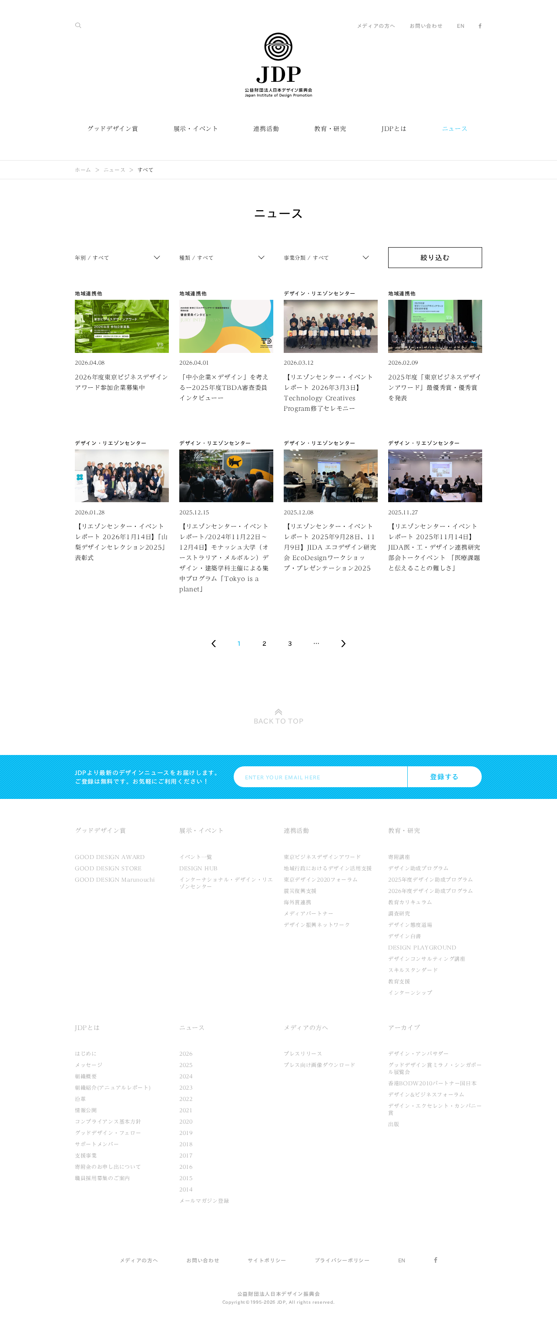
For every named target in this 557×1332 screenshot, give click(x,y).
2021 (186, 1110)
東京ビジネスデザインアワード (322, 856)
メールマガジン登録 (204, 1200)
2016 (186, 1166)
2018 (186, 1144)
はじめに (86, 1053)
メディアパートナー (308, 913)
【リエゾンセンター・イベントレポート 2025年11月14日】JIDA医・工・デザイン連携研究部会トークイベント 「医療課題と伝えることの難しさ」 (434, 547)
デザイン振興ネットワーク (317, 924)
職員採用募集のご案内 (102, 1178)
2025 (186, 1064)
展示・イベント (196, 129)
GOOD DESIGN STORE (108, 868)
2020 (186, 1121)
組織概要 (86, 1076)
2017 (186, 1155)
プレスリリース (303, 1053)
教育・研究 (330, 129)
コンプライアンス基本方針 (108, 1121)
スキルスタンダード (413, 970)
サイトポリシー (267, 1260)
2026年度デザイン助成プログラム (430, 890)
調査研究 (399, 913)
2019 (186, 1132)
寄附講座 (399, 856)
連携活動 (266, 129)
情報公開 (86, 1110)
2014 (186, 1189)
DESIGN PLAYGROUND (422, 947)
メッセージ (89, 1064)
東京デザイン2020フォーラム (321, 879)
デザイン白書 (404, 936)
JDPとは (394, 129)
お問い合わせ (426, 25)
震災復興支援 (300, 890)
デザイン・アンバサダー (418, 1053)
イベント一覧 (195, 856)
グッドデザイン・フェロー (108, 1132)
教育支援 (399, 981)
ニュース (455, 129)
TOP (279, 721)
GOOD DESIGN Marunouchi (114, 879)
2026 (186, 1053)
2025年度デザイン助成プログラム (430, 879)
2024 (186, 1076)
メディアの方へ (376, 25)
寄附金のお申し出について (108, 1166)
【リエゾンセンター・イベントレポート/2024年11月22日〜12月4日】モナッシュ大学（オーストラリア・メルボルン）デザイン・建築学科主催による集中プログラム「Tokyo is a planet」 (224, 557)
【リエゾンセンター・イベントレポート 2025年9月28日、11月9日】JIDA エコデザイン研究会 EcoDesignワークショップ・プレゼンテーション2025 (330, 547)
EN (460, 25)
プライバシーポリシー (342, 1260)
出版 (393, 1124)
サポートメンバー (97, 1144)
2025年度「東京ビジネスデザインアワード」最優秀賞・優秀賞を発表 (435, 387)
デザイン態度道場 (410, 924)
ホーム (83, 169)
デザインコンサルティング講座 (427, 958)
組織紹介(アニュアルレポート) (113, 1087)
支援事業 (86, 1155)
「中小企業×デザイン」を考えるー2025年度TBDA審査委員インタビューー (224, 387)
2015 (186, 1178)
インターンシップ (410, 992)
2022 (186, 1098)
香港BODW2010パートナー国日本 (432, 1083)
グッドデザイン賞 (112, 129)
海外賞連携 (298, 902)
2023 (186, 1087)
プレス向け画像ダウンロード (320, 1064)
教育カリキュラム (410, 902)
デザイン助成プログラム (418, 868)
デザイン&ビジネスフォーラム (426, 1094)
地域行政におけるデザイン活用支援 (328, 868)
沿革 (80, 1098)
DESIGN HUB (198, 868)
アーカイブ (404, 1028)
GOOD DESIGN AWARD (110, 856)
